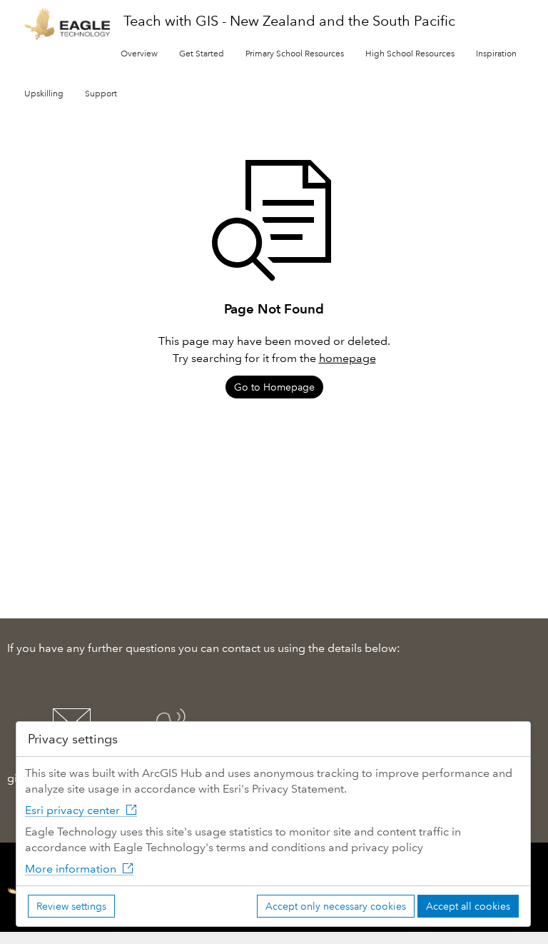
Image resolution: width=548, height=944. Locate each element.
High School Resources (410, 54)
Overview (139, 54)
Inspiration (496, 54)
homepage (347, 358)
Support (101, 94)
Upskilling (44, 94)
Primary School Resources (294, 54)
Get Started (201, 54)
